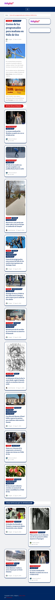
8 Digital (10, 39)
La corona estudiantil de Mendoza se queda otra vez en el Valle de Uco (15, 133)
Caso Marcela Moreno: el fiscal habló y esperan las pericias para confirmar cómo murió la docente (15, 419)
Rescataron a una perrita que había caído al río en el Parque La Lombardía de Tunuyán (15, 224)
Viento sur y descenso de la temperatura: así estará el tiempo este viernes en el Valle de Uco (15, 451)
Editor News (22, 595)
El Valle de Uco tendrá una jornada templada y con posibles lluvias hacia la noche (15, 167)
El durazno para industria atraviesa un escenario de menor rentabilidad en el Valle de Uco (15, 489)
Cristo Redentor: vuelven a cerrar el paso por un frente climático (14, 570)
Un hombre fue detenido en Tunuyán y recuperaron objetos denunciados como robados (15, 526)
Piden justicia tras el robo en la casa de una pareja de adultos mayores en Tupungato (39, 537)
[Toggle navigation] (27, 9)
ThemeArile (9, 597)
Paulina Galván (35, 542)
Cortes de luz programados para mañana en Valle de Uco (23, 15)
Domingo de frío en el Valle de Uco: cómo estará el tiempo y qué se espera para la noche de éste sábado (15, 296)
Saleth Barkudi (11, 230)
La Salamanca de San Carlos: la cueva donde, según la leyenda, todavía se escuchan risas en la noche (15, 381)
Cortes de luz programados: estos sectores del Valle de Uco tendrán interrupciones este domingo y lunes (15, 262)
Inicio (6, 15)
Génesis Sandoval (12, 139)
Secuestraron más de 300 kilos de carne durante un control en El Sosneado (15, 331)
